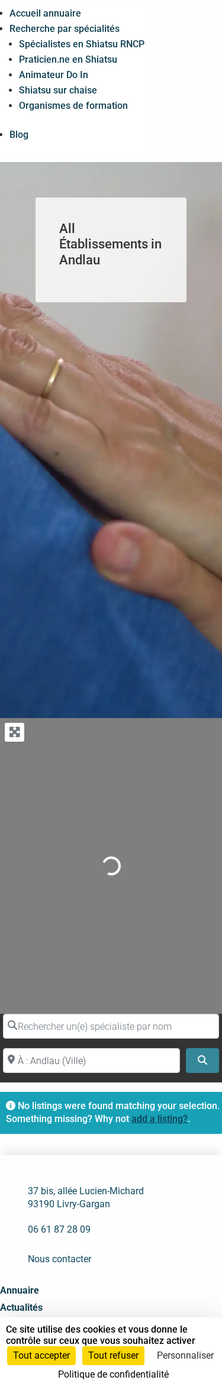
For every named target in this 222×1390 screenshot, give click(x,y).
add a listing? (159, 1118)
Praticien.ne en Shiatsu (68, 59)
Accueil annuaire (45, 13)
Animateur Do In (53, 74)
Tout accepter (41, 1355)
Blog (18, 134)
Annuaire (19, 1290)
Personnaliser (185, 1355)
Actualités (21, 1307)
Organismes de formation (73, 105)
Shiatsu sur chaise (58, 90)
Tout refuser (113, 1355)
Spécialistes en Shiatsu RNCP (81, 44)
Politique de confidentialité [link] (113, 1374)
